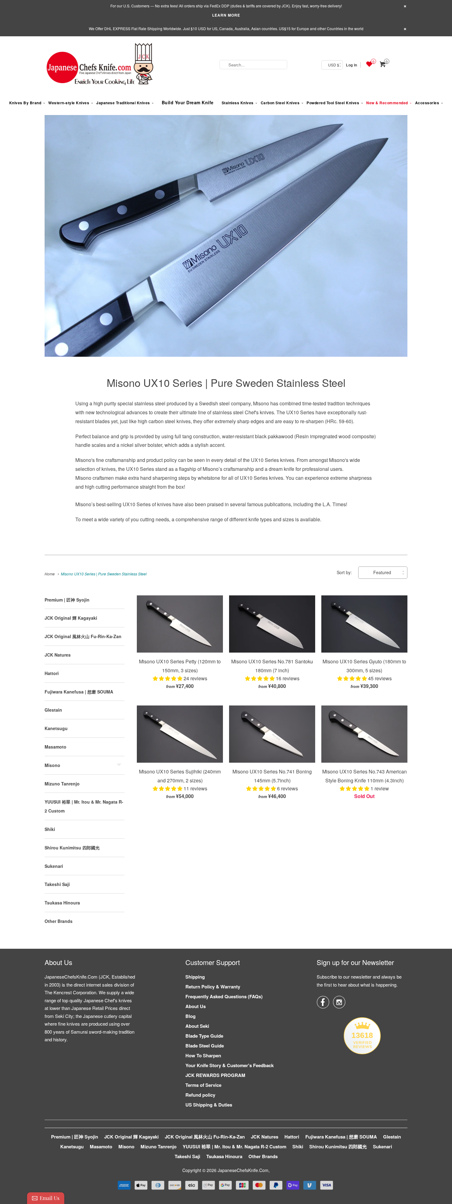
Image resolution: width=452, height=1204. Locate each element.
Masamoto (55, 747)
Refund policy (200, 1094)
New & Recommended (387, 102)
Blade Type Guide (204, 1035)
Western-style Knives (68, 102)
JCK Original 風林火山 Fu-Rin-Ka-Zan (83, 636)
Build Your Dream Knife (188, 102)
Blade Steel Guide (204, 1045)
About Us (195, 1006)
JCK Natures (58, 655)
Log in (351, 65)
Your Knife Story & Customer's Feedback (229, 1065)
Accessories (427, 102)
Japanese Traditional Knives (123, 102)
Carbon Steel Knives (280, 102)
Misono (52, 765)
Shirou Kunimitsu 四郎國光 (72, 847)
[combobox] (253, 64)
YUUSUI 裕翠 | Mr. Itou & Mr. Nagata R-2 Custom (234, 1146)
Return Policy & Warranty (212, 986)
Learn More (226, 15)
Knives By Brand (25, 102)
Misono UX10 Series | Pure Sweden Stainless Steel (226, 382)
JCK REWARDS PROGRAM (215, 1075)
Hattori (52, 673)
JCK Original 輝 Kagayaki (71, 618)
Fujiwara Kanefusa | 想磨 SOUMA (79, 692)
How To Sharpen (203, 1055)
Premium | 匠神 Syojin (67, 600)
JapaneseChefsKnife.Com (243, 1170)
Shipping (195, 976)
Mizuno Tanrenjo (62, 784)
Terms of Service (203, 1085)
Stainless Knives (238, 102)
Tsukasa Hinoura (62, 903)
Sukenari (54, 866)
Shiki (50, 829)
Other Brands (59, 921)
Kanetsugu (56, 728)
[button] (168, 678)
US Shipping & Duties (208, 1104)
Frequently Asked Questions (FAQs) (224, 996)
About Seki (197, 1026)
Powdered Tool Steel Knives (333, 102)
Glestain (53, 710)
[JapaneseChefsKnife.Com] (100, 65)
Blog (190, 1016)
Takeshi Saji (57, 884)
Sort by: (345, 572)
